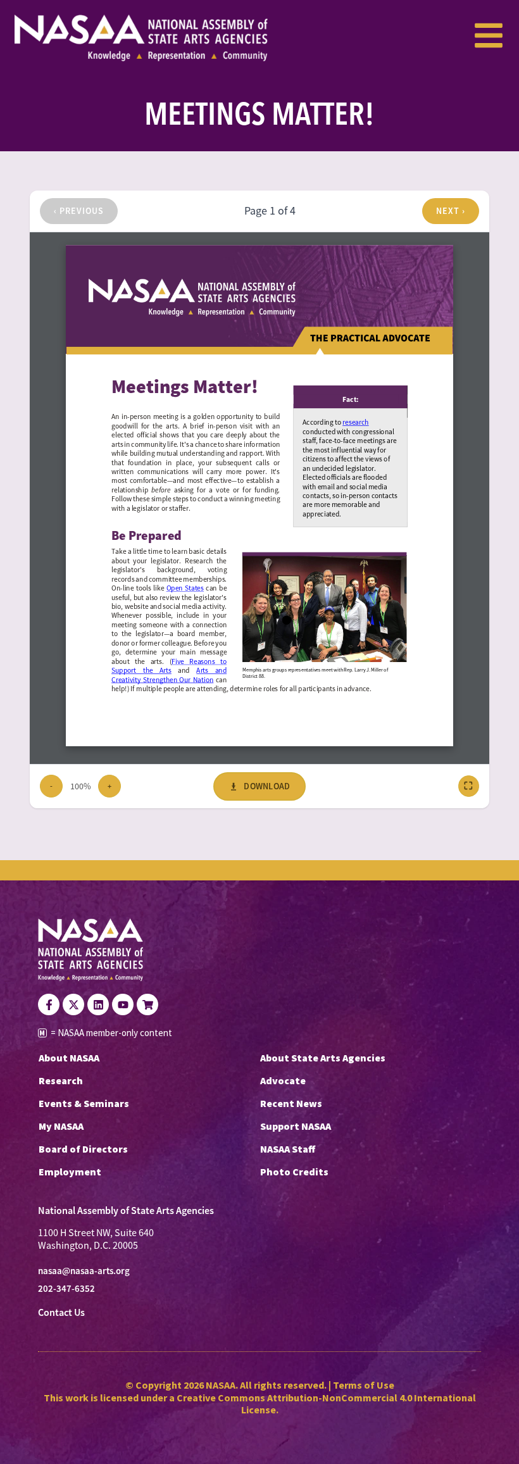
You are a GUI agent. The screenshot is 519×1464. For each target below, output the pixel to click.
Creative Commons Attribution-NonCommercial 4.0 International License (326, 1403)
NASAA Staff (287, 1148)
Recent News (291, 1103)
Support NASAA (295, 1126)
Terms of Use (363, 1385)
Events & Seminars (84, 1103)
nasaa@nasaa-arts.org (84, 1271)
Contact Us (61, 1312)
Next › (450, 210)
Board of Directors (83, 1148)
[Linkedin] (98, 1004)
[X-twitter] (73, 1004)
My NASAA (61, 1126)
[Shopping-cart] (147, 1004)
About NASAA (69, 1057)
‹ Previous (79, 210)
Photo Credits (294, 1171)
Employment (70, 1171)
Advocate (283, 1080)
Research (61, 1080)
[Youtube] (123, 1004)
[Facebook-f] (48, 1004)
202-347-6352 (66, 1288)
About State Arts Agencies (322, 1057)
